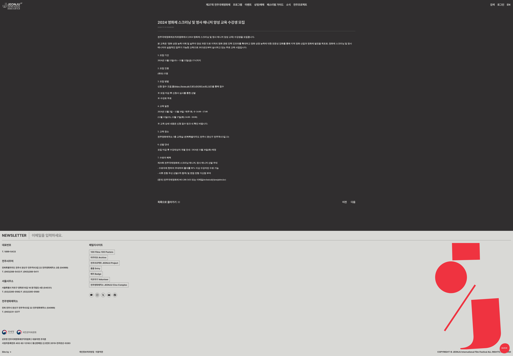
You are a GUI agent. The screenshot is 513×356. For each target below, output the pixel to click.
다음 (353, 202)
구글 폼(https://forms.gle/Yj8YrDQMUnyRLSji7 (189, 86)
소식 (288, 4)
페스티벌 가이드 (275, 4)
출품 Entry (95, 268)
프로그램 (237, 4)
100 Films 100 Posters (102, 252)
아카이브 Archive (98, 257)
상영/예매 (259, 4)
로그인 (500, 4)
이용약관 (99, 352)
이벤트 (248, 4)
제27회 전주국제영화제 (218, 4)
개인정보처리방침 (86, 352)
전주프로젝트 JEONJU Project (104, 263)
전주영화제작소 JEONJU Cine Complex (109, 285)
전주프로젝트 (300, 4)
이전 (344, 202)
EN (508, 4)
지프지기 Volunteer (99, 279)
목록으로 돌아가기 (167, 202)
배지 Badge (96, 274)
